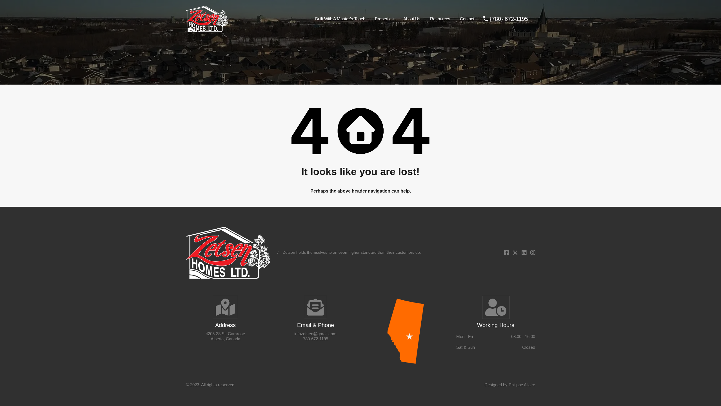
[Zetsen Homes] (207, 29)
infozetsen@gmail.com (315, 333)
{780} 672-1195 (509, 19)
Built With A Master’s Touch (340, 18)
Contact (467, 18)
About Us (411, 18)
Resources (440, 18)
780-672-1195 (315, 338)
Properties (384, 18)
